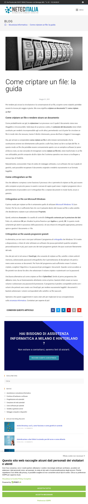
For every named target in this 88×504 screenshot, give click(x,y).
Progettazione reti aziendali (15, 399)
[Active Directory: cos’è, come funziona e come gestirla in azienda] (9, 427)
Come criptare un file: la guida (42, 25)
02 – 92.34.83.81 (53, 2)
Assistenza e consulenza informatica (19, 393)
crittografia (58, 239)
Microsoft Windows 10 (64, 204)
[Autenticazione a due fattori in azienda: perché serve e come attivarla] (9, 440)
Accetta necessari (44, 495)
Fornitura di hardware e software (17, 396)
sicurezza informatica (18, 300)
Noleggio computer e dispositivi (17, 412)
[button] (53, 310)
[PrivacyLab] (16, 482)
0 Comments (29, 428)
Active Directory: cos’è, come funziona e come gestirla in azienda (39, 426)
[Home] (5, 25)
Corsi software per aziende (15, 405)
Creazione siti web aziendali (16, 402)
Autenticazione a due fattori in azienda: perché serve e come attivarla (41, 439)
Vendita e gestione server (15, 409)
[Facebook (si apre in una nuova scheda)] (82, 2)
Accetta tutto (44, 488)
